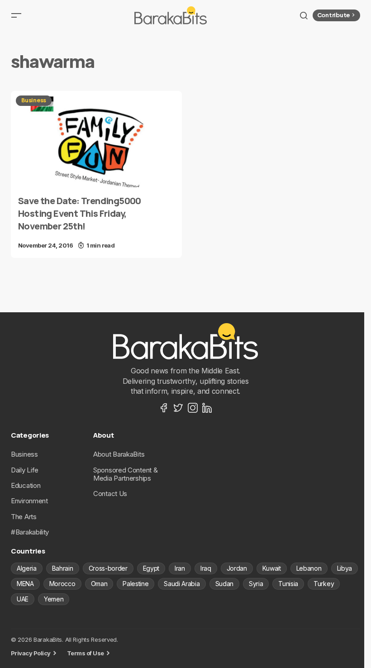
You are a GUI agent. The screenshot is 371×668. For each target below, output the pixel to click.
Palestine (135, 583)
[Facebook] (164, 408)
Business (33, 100)
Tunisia (288, 583)
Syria (256, 583)
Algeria (27, 568)
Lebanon (309, 568)
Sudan (224, 583)
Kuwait (271, 568)
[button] (16, 15)
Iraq (205, 568)
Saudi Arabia (182, 583)
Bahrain (62, 568)
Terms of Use (85, 653)
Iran (180, 568)
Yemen (53, 599)
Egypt (151, 568)
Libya (344, 568)
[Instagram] (193, 408)
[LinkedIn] (207, 408)
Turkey (324, 583)
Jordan (237, 568)
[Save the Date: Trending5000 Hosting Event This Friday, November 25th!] (96, 139)
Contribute (333, 15)
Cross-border (108, 568)
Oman (99, 583)
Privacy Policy (31, 653)
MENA (25, 583)
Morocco (62, 583)
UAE (23, 599)
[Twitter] (178, 408)
